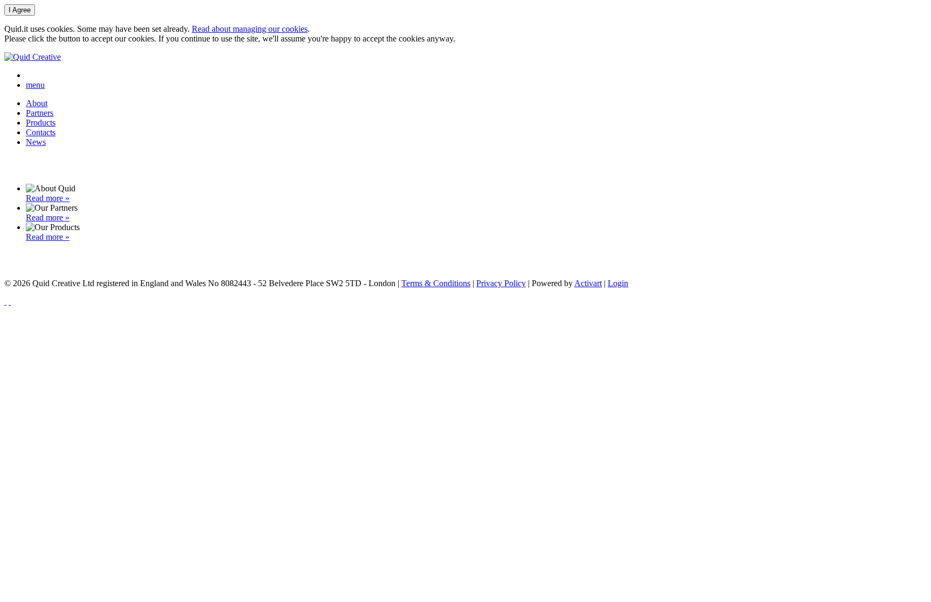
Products (40, 122)
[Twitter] (10, 301)
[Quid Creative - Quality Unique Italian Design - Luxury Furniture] (32, 56)
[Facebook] (5, 301)
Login (618, 283)
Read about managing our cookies (250, 28)
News (36, 142)
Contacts (40, 132)
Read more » (48, 198)
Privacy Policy (501, 283)
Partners (39, 112)
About (36, 103)
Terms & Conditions (435, 283)
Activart (588, 283)
